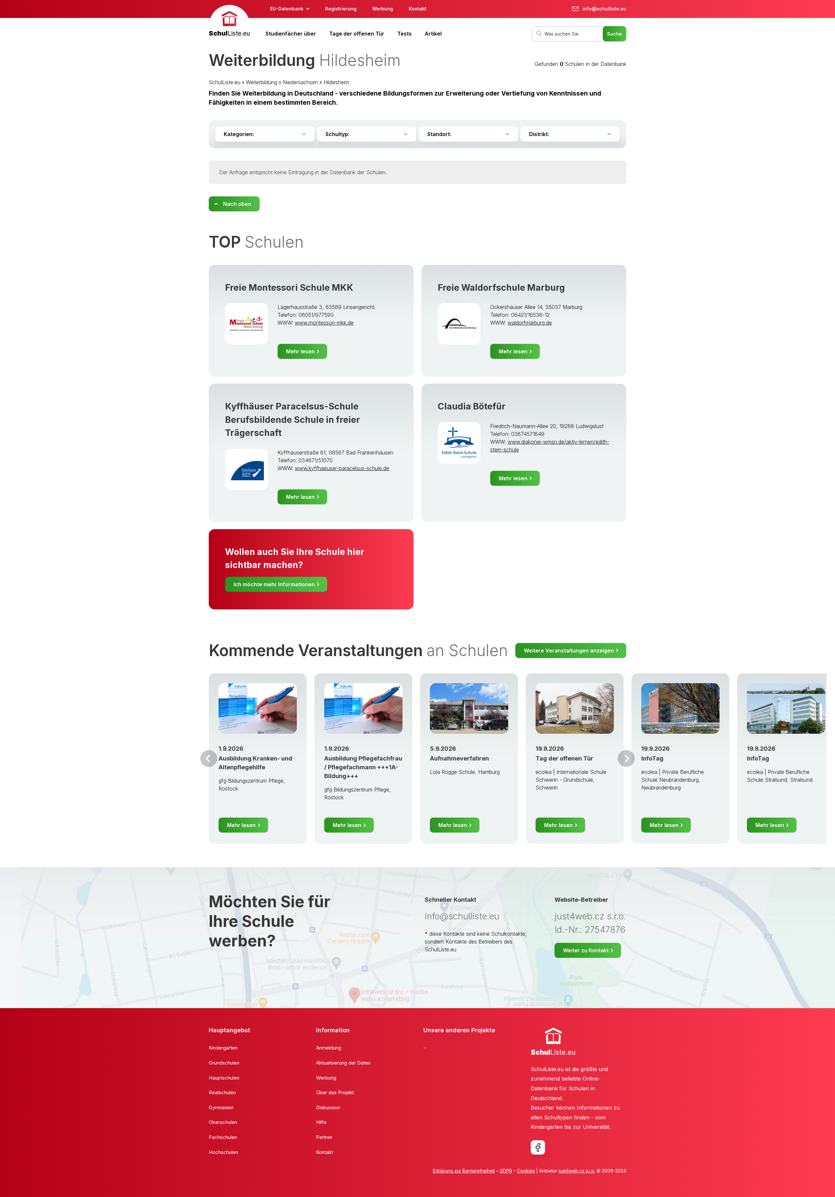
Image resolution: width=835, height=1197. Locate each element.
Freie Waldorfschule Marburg (501, 287)
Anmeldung (328, 1048)
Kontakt (417, 8)
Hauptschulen (224, 1078)
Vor (208, 758)
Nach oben (237, 204)
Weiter (626, 758)
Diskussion (328, 1107)
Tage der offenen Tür (356, 33)
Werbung (382, 8)
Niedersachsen (300, 82)
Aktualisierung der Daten (343, 1063)
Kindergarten (223, 1048)
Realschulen (222, 1092)
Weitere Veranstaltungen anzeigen (569, 650)
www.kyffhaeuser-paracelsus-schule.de (342, 468)
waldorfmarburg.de (530, 322)
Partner (324, 1137)
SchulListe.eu (224, 82)
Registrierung (341, 8)
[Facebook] (538, 1147)
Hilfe (321, 1122)
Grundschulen (224, 1063)
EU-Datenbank (286, 8)
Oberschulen (223, 1122)
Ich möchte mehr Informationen (274, 584)
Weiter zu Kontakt (586, 950)
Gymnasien (221, 1107)
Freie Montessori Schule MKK (289, 287)
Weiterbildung (261, 82)
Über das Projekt (335, 1092)
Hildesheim (336, 82)
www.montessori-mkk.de (324, 322)
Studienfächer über (291, 33)
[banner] (229, 21)
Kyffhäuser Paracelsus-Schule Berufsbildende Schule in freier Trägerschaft (292, 419)
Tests (404, 33)
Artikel (433, 33)
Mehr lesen (300, 351)
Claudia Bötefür (472, 406)
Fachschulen (223, 1137)
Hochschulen (223, 1152)
